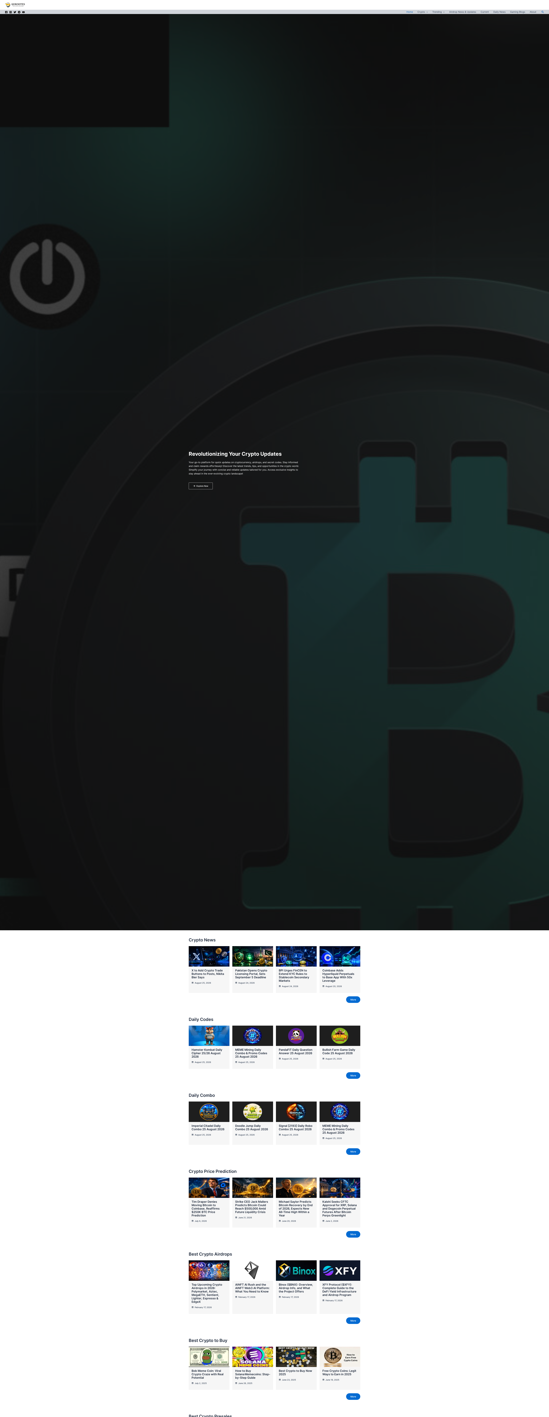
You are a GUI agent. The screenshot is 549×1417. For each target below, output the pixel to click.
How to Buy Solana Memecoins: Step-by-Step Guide (252, 1374)
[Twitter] (15, 12)
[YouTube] (23, 12)
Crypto (421, 11)
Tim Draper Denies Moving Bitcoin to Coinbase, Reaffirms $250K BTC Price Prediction (206, 1208)
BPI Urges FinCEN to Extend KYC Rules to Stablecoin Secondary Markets (294, 975)
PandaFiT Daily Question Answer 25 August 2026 (295, 1051)
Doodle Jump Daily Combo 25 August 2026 (251, 1127)
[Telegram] (19, 12)
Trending (437, 11)
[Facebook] (6, 12)
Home (409, 11)
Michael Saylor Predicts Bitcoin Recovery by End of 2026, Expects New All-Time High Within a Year (296, 1208)
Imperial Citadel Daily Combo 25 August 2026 (208, 1127)
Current (485, 11)
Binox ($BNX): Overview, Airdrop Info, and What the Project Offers (296, 1288)
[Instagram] (10, 12)
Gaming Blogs (517, 11)
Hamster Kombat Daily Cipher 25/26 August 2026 (207, 1053)
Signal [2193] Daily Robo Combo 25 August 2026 (295, 1127)
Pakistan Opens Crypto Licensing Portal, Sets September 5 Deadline (251, 974)
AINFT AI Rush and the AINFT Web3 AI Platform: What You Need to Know (252, 1288)
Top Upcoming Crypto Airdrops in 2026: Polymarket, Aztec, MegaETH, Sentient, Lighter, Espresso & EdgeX (207, 1293)
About (533, 11)
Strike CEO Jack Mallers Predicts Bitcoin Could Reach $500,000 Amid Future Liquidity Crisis (251, 1207)
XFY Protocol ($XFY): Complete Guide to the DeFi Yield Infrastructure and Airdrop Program (339, 1290)
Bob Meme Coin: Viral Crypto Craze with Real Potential (207, 1374)
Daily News (499, 11)
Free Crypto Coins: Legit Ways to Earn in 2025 (339, 1372)
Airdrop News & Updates (462, 11)
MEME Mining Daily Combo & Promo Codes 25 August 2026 (251, 1053)
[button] (426, 12)
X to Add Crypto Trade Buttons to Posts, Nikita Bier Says (208, 974)
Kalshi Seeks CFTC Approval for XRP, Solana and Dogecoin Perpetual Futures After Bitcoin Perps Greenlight (339, 1208)
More (353, 999)
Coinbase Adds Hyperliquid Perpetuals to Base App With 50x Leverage (338, 975)
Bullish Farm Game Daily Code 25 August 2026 (338, 1051)
